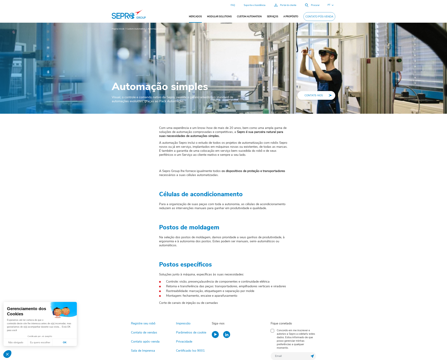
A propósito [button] (290, 16)
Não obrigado (15, 342)
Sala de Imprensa (143, 350)
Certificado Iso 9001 (190, 350)
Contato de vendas (144, 332)
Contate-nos (314, 95)
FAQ (233, 5)
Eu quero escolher (40, 342)
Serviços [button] (272, 16)
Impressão (183, 323)
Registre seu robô (143, 323)
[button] (329, 5)
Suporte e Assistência (254, 5)
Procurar (315, 5)
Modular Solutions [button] (219, 16)
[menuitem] (195, 16)
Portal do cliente (288, 5)
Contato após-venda (145, 341)
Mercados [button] (195, 16)
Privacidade (184, 341)
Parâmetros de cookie (191, 332)
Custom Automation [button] (249, 16)
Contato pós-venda (319, 16)
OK (65, 342)
